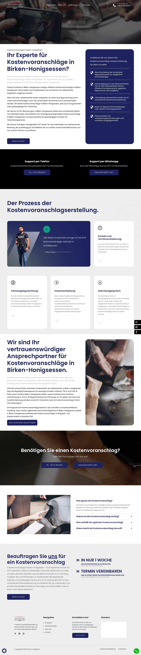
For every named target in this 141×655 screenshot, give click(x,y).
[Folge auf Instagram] (19, 633)
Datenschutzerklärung (108, 649)
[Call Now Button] (136, 651)
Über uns (62, 5)
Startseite (51, 5)
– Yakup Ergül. (49, 252)
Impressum (122, 649)
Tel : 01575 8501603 (37, 172)
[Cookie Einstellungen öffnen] (4, 652)
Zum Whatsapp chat (104, 172)
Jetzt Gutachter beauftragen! (22, 422)
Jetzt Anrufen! (80, 635)
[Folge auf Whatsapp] (24, 634)
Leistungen (73, 5)
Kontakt (86, 5)
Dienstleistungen (51, 626)
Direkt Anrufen (18, 141)
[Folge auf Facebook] (15, 633)
